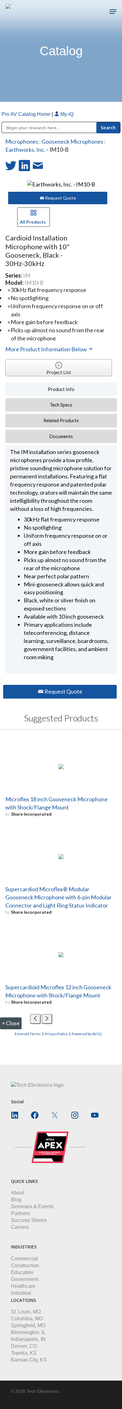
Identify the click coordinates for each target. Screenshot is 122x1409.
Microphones (21, 141)
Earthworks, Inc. (25, 149)
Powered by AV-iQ (87, 1033)
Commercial (24, 1258)
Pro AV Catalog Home (27, 114)
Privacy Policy (56, 1033)
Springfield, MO (28, 1325)
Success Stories (29, 1220)
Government (24, 1279)
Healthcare (23, 1286)
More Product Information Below (46, 349)
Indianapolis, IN (28, 1339)
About (17, 1192)
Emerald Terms (28, 1033)
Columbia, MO (27, 1318)
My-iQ (66, 114)
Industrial (21, 1293)
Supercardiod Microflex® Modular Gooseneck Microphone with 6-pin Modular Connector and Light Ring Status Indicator (58, 897)
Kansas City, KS (29, 1359)
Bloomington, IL (28, 1332)
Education (22, 1272)
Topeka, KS (24, 1353)
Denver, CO (24, 1346)
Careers (20, 1227)
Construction (25, 1265)
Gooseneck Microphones (72, 141)
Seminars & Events (32, 1206)
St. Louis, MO (26, 1311)
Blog (16, 1199)
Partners (20, 1213)
